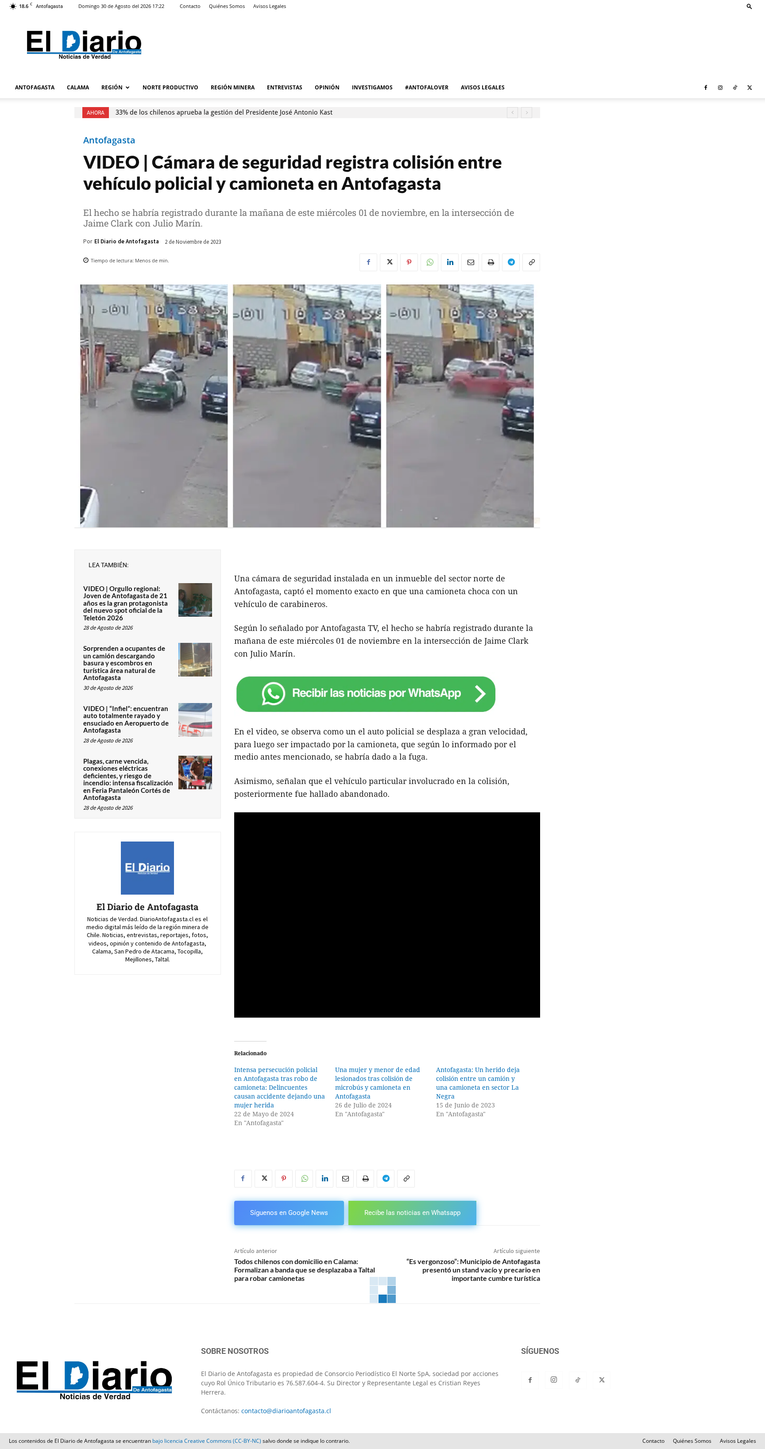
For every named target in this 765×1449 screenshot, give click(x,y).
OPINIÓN (327, 87)
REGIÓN (112, 87)
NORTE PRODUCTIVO (170, 87)
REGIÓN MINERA (233, 87)
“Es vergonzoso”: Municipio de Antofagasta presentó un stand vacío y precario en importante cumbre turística (473, 1269)
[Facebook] (705, 87)
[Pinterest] (409, 262)
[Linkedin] (450, 262)
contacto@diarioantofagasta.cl (286, 1411)
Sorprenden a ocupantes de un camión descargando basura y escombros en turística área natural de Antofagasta (124, 662)
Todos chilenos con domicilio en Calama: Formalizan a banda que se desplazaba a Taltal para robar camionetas (304, 1269)
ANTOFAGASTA (34, 87)
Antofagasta (109, 140)
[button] (749, 6)
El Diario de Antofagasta (126, 241)
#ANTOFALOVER (426, 87)
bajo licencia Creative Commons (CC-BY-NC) (206, 1441)
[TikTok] (735, 87)
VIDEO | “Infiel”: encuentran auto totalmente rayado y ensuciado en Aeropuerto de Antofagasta (126, 719)
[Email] (470, 262)
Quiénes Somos (227, 6)
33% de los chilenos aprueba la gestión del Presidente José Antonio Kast (224, 112)
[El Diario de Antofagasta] (147, 868)
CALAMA (78, 87)
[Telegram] (511, 262)
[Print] (490, 262)
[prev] (512, 112)
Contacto (190, 6)
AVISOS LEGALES (483, 87)
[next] (526, 112)
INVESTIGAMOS (372, 87)
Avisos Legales (269, 6)
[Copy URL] (531, 262)
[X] (749, 87)
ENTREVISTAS (284, 87)
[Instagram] (720, 87)
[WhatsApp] (429, 262)
